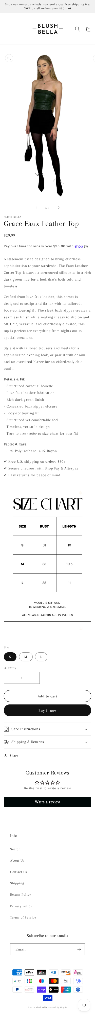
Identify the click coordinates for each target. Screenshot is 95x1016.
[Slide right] (58, 207)
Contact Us (18, 872)
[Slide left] (36, 207)
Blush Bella (41, 1007)
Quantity (10, 668)
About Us (17, 860)
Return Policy (20, 894)
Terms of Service (23, 917)
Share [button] (14, 755)
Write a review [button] (47, 802)
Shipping (17, 883)
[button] (6, 29)
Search (15, 849)
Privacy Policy (21, 906)
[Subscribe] (79, 949)
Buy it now (48, 710)
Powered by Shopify (57, 1007)
